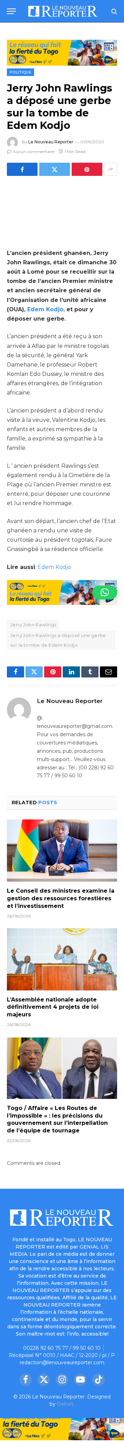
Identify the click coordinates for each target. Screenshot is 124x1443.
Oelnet (65, 1404)
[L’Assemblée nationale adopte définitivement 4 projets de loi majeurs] (62, 959)
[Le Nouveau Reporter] (63, 11)
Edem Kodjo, (46, 309)
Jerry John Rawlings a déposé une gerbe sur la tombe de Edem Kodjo (58, 640)
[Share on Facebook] (22, 169)
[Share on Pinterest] (87, 169)
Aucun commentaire (33, 151)
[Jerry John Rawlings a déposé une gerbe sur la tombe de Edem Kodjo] (62, 210)
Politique (20, 72)
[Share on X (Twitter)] (54, 169)
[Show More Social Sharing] (110, 169)
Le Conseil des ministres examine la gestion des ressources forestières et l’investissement (60, 898)
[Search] (113, 11)
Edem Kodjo (53, 567)
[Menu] (11, 11)
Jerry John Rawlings (33, 624)
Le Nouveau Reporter (50, 141)
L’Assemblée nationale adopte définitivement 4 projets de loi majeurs (53, 1007)
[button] (104, 592)
